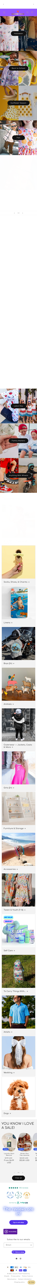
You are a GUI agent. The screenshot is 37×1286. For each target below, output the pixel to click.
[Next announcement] (33, 4)
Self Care (8, 951)
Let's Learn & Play (18, 267)
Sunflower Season (18, 103)
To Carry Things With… (15, 991)
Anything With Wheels (18, 475)
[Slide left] (14, 1173)
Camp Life (18, 232)
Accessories (10, 869)
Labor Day (18, 406)
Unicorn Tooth (17, 1273)
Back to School (18, 68)
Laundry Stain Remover (9, 1154)
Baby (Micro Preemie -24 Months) (16, 542)
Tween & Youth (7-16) (13, 910)
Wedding (8, 1073)
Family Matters (18, 441)
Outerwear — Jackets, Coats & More (18, 746)
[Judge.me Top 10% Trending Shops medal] (26, 1195)
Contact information (25, 1279)
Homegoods (18, 302)
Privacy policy (15, 1276)
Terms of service (27, 1276)
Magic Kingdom (18, 336)
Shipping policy (19, 1282)
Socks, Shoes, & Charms (15, 582)
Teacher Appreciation (18, 203)
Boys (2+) (8, 663)
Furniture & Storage (13, 829)
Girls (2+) (8, 788)
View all (18, 1178)
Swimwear (18, 371)
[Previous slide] (14, 213)
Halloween (18, 33)
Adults (7, 1032)
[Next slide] (23, 213)
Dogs (6, 1113)
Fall (18, 138)
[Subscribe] (31, 1245)
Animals (8, 704)
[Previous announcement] (3, 4)
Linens (7, 623)
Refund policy (11, 1279)
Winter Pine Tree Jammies (24, 1154)
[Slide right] (23, 1173)
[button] (4, 12)
